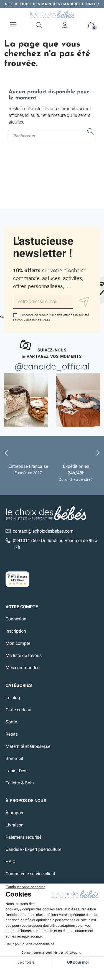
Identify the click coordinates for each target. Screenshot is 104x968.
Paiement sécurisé (23, 837)
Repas (12, 734)
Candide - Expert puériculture (33, 849)
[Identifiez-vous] (65, 25)
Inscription (16, 631)
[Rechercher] (90, 132)
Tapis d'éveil (18, 770)
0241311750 (25, 540)
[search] (39, 25)
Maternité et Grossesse (28, 746)
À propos (14, 812)
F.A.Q (11, 861)
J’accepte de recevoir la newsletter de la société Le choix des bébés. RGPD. (51, 317)
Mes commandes (22, 667)
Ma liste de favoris (24, 655)
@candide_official (52, 366)
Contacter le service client (30, 873)
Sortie (11, 722)
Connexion (16, 619)
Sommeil (14, 758)
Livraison (15, 825)
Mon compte (18, 643)
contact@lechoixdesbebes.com (43, 531)
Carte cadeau (18, 709)
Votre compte (22, 606)
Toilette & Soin (20, 782)
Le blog (13, 697)
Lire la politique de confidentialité (30, 944)
